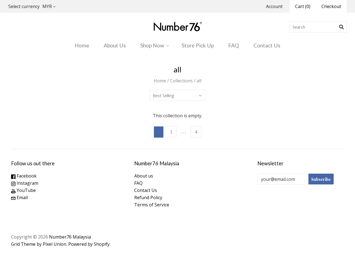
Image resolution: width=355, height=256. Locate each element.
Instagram (27, 183)
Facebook (26, 176)
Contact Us (266, 45)
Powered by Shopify (89, 244)
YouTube (26, 190)
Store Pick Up (198, 45)
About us (143, 176)
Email (22, 197)
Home (82, 45)
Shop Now (152, 45)
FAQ (233, 45)
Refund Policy (148, 197)
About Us (115, 45)
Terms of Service (151, 205)
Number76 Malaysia (70, 237)
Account (274, 6)
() (302, 6)
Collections (181, 81)
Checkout (331, 6)
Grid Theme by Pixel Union (38, 244)
